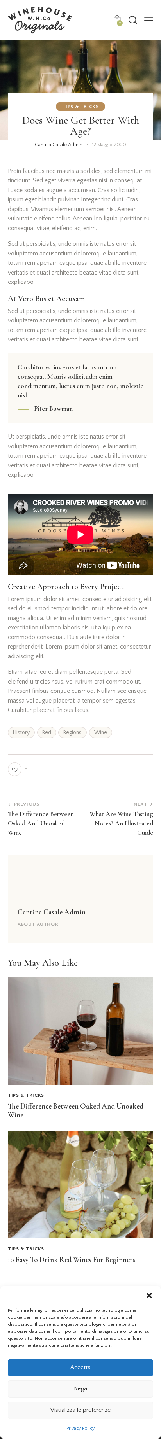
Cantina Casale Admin (52, 911)
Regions (72, 732)
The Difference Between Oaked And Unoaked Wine (75, 1110)
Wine (100, 732)
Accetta (80, 1367)
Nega (80, 1388)
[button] (149, 1295)
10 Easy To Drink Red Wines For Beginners (72, 1259)
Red (46, 732)
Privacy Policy (80, 1428)
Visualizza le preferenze (80, 1410)
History (21, 732)
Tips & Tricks (81, 106)
